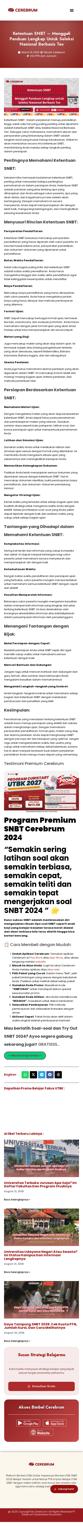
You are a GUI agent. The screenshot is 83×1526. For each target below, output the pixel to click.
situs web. (53, 969)
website (40, 962)
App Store (56, 958)
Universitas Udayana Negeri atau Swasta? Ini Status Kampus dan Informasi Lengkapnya (40, 1255)
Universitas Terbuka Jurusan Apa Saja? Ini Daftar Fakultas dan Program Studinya (40, 1185)
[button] (72, 10)
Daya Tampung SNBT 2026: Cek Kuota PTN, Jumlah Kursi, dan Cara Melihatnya (40, 1326)
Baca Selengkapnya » (17, 1199)
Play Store (36, 958)
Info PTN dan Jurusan (43, 56)
